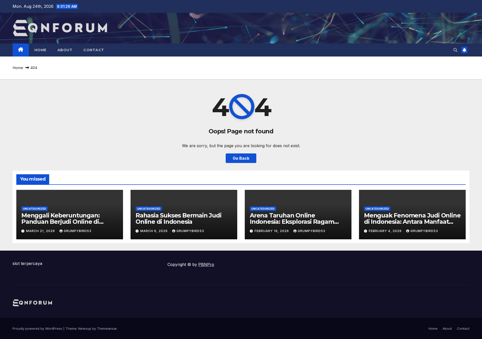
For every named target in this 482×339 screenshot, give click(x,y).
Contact (93, 50)
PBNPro (206, 264)
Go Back (241, 158)
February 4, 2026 (386, 231)
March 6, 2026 (154, 231)
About (65, 50)
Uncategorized (34, 208)
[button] (455, 49)
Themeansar (107, 328)
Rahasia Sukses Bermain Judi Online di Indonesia (178, 218)
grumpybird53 (77, 231)
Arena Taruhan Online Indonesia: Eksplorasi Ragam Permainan (292, 222)
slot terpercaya (27, 263)
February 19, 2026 (272, 231)
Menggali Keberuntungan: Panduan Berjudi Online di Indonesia (60, 222)
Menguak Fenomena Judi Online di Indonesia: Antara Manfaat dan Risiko (412, 222)
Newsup (84, 328)
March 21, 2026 (41, 231)
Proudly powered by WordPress (38, 328)
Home (40, 50)
